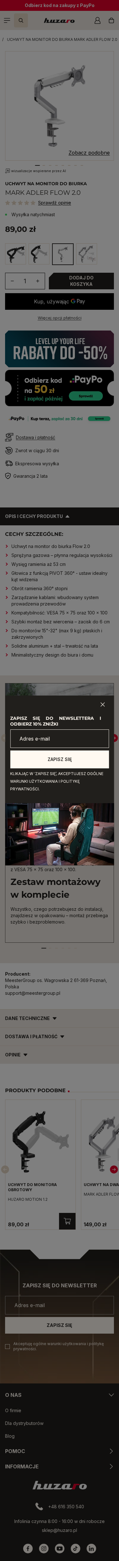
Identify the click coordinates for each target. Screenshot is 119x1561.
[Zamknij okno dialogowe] (102, 704)
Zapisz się (60, 759)
